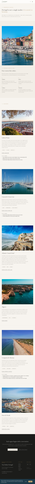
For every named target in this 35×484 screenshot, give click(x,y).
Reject (26, 481)
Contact (19, 470)
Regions (19, 466)
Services (19, 465)
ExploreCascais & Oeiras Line (7, 210)
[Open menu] (32, 1)
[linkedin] (28, 464)
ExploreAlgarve (4, 320)
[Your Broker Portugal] (4, 2)
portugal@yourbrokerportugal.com (7, 471)
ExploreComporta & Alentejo (7, 371)
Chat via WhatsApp (12, 449)
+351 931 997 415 (4, 473)
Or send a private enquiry (23, 449)
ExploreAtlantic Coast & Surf (7, 269)
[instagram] (30, 464)
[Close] (33, 481)
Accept (30, 481)
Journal (19, 467)
